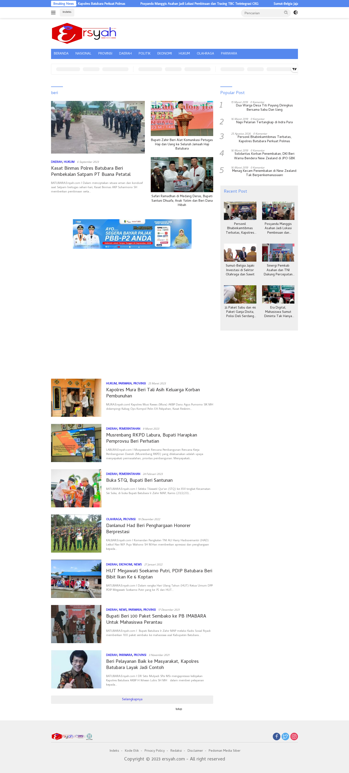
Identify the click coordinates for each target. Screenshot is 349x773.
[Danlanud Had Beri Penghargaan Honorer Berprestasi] (76, 533)
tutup (179, 709)
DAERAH (125, 54)
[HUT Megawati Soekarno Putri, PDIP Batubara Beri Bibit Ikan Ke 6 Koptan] (76, 579)
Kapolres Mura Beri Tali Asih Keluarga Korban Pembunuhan (153, 393)
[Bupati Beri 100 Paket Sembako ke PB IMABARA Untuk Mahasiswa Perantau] (76, 624)
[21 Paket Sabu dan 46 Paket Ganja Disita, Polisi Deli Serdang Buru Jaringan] (240, 294)
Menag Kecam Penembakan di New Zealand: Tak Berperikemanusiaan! (264, 173)
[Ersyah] (84, 33)
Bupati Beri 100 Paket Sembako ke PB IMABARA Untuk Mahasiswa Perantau (156, 620)
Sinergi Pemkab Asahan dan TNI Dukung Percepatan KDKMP (278, 270)
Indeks (67, 12)
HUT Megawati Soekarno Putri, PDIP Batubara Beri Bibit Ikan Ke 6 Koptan (159, 575)
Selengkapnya (132, 699)
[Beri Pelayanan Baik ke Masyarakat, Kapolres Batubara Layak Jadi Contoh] (76, 669)
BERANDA (61, 54)
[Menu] (54, 13)
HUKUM (184, 54)
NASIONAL (83, 54)
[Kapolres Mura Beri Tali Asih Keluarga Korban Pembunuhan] (76, 398)
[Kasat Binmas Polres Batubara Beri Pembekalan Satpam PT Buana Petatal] (98, 127)
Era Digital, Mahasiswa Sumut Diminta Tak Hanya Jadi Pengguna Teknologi (278, 312)
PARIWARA (229, 54)
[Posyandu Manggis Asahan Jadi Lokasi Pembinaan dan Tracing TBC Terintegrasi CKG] (278, 211)
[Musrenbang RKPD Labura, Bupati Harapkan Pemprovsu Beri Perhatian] (76, 443)
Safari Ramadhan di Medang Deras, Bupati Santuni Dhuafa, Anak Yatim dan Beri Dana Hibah (182, 201)
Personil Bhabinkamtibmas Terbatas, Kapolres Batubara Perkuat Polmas (265, 139)
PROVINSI (105, 54)
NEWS (138, 564)
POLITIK (145, 54)
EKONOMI (164, 54)
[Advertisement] (132, 273)
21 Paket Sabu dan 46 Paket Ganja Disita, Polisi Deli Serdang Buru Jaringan (240, 312)
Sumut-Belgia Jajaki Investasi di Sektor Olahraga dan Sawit (292, 3)
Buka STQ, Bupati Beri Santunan (139, 481)
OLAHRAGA (205, 54)
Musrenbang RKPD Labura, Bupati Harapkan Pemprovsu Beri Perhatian (151, 439)
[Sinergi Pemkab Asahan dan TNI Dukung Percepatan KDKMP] (278, 253)
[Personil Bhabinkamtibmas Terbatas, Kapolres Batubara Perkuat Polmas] (240, 211)
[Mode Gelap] (295, 13)
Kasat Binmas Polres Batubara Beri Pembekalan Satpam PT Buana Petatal (91, 172)
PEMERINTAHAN (129, 428)
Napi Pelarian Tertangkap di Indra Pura (264, 123)
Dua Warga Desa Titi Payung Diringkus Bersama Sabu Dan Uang (264, 108)
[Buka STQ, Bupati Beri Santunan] (76, 488)
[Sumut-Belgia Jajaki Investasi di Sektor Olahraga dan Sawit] (240, 253)
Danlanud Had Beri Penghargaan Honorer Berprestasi (148, 529)
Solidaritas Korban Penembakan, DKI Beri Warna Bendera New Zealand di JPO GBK (264, 156)
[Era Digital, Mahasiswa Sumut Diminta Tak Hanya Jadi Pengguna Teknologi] (278, 294)
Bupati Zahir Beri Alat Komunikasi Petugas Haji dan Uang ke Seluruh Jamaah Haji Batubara (182, 144)
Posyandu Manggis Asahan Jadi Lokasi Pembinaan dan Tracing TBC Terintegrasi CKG (178, 3)
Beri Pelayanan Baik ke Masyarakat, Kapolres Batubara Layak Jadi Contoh (152, 665)
